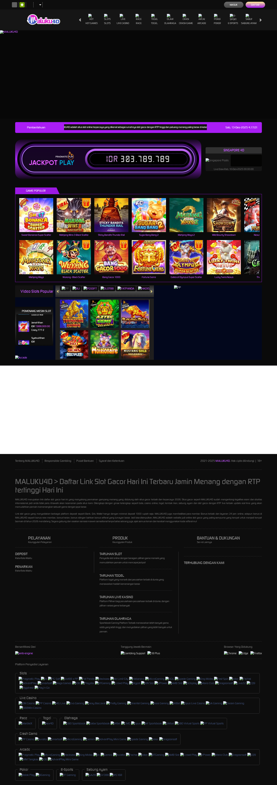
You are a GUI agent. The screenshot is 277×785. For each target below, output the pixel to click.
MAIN (39, 215)
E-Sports (233, 23)
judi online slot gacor (192, 517)
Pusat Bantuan (85, 461)
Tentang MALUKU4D (27, 461)
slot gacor (55, 499)
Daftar (255, 4)
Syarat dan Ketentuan (111, 461)
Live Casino (123, 23)
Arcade (201, 23)
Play (66, 163)
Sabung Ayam (248, 23)
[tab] (65, 288)
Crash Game (186, 23)
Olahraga (170, 23)
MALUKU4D (223, 461)
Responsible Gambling (58, 461)
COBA (76, 309)
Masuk (233, 4)
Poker (217, 23)
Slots (107, 23)
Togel (154, 23)
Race (139, 23)
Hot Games (91, 23)
